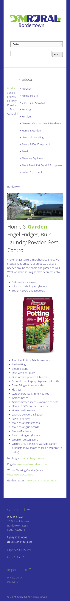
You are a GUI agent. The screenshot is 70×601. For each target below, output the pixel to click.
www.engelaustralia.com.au (32, 464)
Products (12, 88)
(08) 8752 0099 (18, 537)
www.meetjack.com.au (20, 474)
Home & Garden (31, 130)
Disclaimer (13, 582)
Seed (25, 151)
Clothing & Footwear (34, 102)
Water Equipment (32, 172)
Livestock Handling (32, 137)
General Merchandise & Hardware (41, 123)
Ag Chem (27, 88)
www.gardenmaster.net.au (42, 480)
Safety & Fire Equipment (36, 144)
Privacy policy (14, 577)
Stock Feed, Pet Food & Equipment (42, 165)
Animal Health (30, 95)
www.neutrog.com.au (32, 458)
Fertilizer (27, 116)
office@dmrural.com (22, 541)
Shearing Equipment (33, 158)
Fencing (26, 109)
